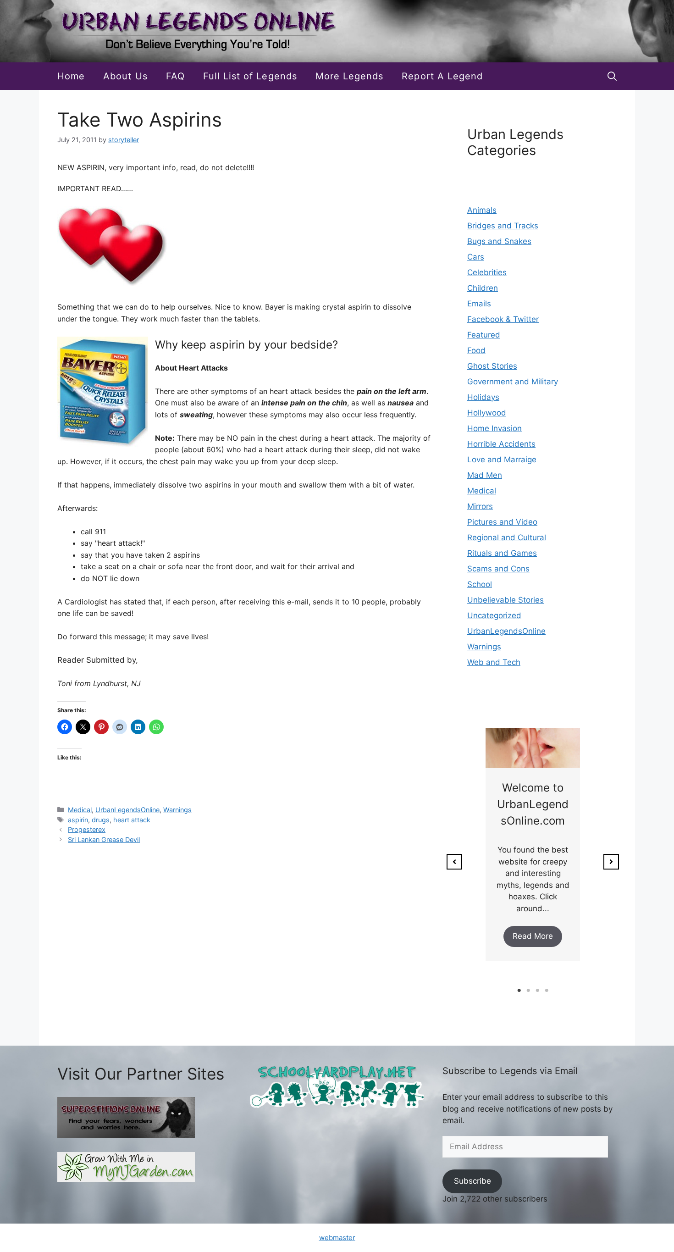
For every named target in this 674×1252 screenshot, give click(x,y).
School (479, 584)
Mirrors (480, 506)
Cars (475, 256)
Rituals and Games (502, 553)
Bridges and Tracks (502, 225)
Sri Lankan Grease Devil (104, 839)
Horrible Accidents (501, 444)
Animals (482, 210)
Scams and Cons (498, 568)
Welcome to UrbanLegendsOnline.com (533, 804)
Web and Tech (493, 662)
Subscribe (472, 1181)
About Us (125, 76)
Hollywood (486, 412)
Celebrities (487, 272)
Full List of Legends (250, 76)
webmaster (337, 1237)
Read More (533, 936)
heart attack (131, 820)
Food (476, 350)
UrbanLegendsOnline (127, 810)
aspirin (78, 820)
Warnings (177, 810)
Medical (80, 810)
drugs (101, 820)
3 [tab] (537, 990)
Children (482, 288)
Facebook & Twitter (503, 319)
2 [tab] (528, 990)
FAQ (175, 76)
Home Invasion (494, 428)
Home (71, 76)
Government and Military (512, 381)
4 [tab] (546, 990)
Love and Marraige (501, 459)
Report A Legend (442, 76)
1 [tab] (519, 990)
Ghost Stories (492, 366)
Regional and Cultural (506, 537)
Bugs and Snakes (499, 241)
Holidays (483, 397)
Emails (479, 303)
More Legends (349, 76)
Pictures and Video (502, 521)
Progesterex (86, 829)
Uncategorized (494, 615)
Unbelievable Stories (505, 599)
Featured (483, 334)
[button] (612, 76)
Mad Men (484, 475)
